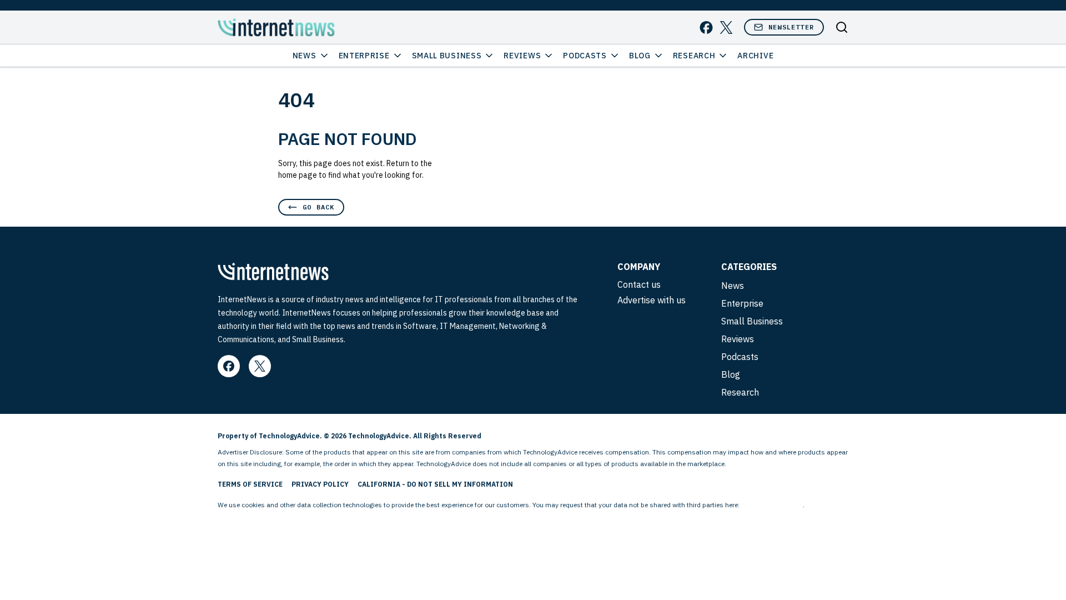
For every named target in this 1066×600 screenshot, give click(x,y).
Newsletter (791, 27)
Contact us (639, 284)
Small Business (447, 56)
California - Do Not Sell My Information (435, 484)
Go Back (318, 207)
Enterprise (364, 56)
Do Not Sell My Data (772, 505)
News (304, 56)
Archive (755, 56)
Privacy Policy (320, 484)
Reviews (522, 56)
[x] (726, 27)
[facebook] (706, 27)
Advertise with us (651, 300)
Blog (640, 56)
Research (694, 56)
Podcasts (585, 56)
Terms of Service (250, 484)
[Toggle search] (841, 27)
